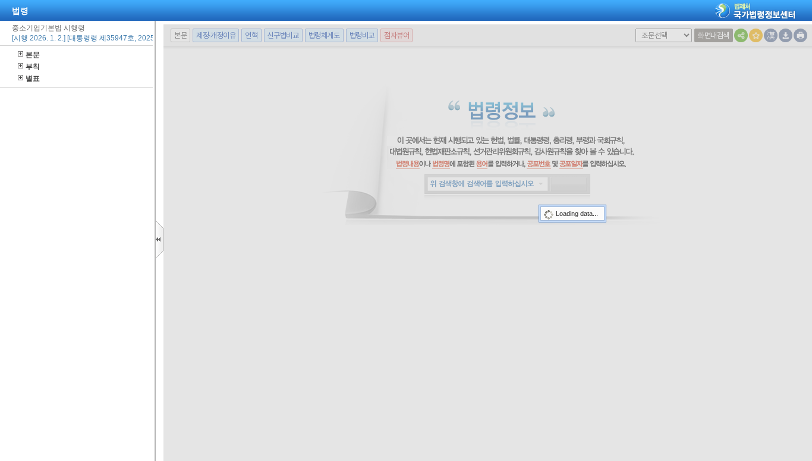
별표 (33, 78)
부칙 (33, 66)
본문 (33, 55)
